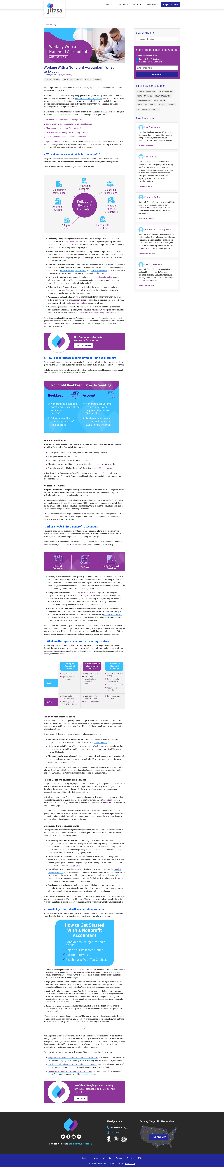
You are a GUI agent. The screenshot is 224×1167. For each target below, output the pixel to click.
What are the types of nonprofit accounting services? (67, 132)
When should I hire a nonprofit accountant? (63, 128)
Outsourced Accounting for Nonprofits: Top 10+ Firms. (70, 1071)
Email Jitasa (115, 1132)
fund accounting (100, 742)
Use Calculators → (146, 218)
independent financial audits (100, 277)
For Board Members (93, 80)
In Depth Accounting (163, 96)
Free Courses (150, 156)
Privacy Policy (130, 1163)
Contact (130, 1158)
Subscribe (157, 74)
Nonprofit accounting (52, 141)
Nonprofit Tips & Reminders (149, 59)
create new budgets (79, 303)
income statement (67, 270)
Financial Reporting (167, 91)
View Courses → (145, 186)
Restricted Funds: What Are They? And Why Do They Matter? (72, 1064)
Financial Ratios (152, 197)
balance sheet (80, 270)
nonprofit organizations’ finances (88, 98)
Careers (119, 1158)
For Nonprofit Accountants (148, 109)
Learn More (80, 1098)
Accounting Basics (52, 80)
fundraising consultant (112, 614)
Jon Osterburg (67, 75)
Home (84, 1158)
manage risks (74, 865)
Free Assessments (153, 264)
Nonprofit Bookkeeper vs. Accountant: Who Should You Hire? (73, 1057)
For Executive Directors (72, 80)
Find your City (159, 1136)
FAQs (140, 1158)
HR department (105, 468)
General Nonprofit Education (150, 61)
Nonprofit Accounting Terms (158, 229)
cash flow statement (99, 270)
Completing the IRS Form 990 (83, 592)
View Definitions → (146, 253)
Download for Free (83, 345)
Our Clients (123, 4)
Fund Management (144, 100)
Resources (151, 4)
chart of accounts (76, 241)
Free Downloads (152, 127)
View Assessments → (147, 285)
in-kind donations (113, 800)
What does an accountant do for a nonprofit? (64, 119)
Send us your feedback (80, 1143)
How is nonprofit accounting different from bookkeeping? (69, 124)
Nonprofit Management (146, 91)
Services (108, 4)
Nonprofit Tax (160, 100)
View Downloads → (146, 146)
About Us (137, 4)
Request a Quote (170, 4)
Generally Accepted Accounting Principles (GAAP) (99, 312)
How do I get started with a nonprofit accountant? (66, 136)
